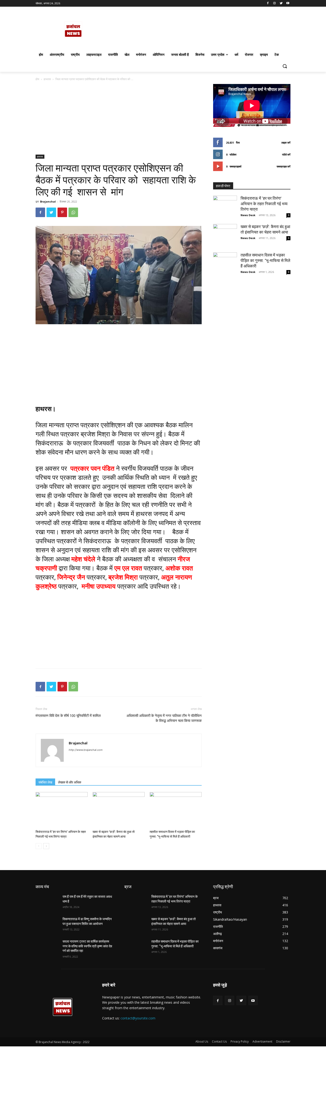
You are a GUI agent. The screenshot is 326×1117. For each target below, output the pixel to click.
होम (37, 79)
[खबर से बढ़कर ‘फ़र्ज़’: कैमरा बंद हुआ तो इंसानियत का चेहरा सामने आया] (119, 810)
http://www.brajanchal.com (86, 750)
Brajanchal (48, 201)
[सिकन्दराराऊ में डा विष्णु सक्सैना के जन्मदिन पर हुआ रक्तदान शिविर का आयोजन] (47, 925)
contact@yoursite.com (138, 1018)
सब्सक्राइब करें (283, 166)
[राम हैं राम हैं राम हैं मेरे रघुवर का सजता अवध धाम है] (47, 902)
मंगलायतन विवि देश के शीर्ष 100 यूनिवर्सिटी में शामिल (68, 716)
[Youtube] (287, 3)
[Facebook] (268, 3)
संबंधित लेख (45, 782)
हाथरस (47, 79)
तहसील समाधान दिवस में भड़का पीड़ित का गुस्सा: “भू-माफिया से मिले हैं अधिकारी (265, 260)
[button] (284, 66)
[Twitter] (281, 3)
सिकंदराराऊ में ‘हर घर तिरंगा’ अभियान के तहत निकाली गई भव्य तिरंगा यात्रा (264, 204)
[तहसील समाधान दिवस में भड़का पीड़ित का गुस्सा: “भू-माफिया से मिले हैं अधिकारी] (176, 810)
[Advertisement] (119, 119)
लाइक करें (285, 142)
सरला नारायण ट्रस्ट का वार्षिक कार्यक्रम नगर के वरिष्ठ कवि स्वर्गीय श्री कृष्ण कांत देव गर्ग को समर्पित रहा (87, 946)
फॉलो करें (286, 154)
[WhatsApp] (73, 212)
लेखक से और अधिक (69, 782)
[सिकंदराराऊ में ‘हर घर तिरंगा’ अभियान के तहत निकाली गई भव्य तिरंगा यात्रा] (62, 810)
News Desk (248, 215)
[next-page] (46, 846)
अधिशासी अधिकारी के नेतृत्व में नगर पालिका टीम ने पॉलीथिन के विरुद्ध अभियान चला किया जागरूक (164, 718)
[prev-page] (39, 846)
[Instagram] (274, 3)
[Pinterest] (62, 212)
